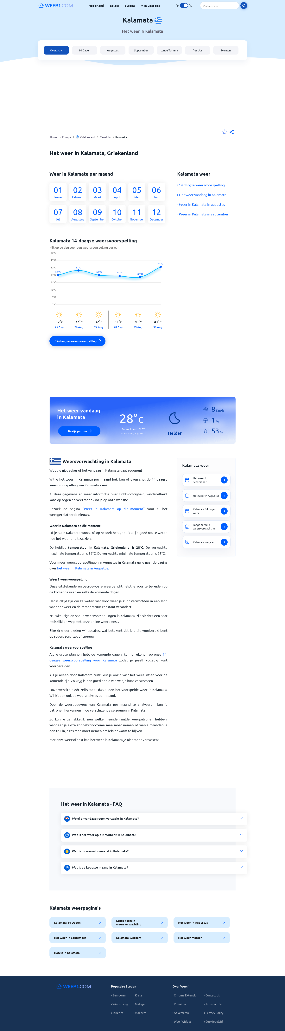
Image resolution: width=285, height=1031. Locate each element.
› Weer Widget (182, 1021)
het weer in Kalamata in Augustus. (83, 568)
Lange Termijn (169, 50)
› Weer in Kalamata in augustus (201, 204)
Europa (130, 5)
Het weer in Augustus (193, 922)
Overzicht (56, 50)
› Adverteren (181, 1013)
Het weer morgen (190, 938)
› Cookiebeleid (213, 1021)
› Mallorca (140, 1013)
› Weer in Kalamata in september (202, 214)
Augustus (113, 50)
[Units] (184, 5)
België (114, 5)
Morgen (226, 50)
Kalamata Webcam (128, 938)
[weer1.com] (55, 5)
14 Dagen (84, 50)
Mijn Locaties (150, 5)
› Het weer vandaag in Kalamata (201, 195)
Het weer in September (70, 938)
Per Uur (197, 50)
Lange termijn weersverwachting (128, 922)
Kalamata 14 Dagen (67, 922)
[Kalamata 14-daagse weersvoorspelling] (108, 281)
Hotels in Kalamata (67, 953)
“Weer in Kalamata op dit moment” (114, 509)
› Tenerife (117, 1013)
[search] (243, 5)
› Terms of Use (213, 1004)
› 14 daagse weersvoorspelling (201, 185)
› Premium (179, 1004)
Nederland (96, 5)
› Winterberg (119, 1004)
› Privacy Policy (213, 1013)
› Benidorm (118, 995)
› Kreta (138, 995)
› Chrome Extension (185, 995)
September (141, 50)
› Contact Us (212, 995)
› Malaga (139, 1004)
